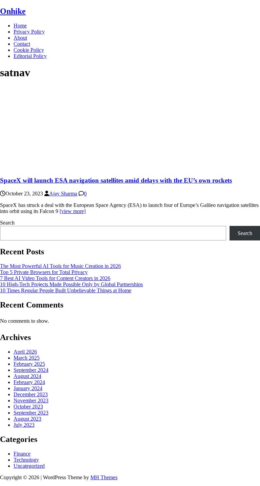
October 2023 (28, 406)
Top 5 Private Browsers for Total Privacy (44, 272)
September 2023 (31, 413)
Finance (22, 454)
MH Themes (103, 477)
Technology (26, 460)
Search (7, 223)
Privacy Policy (29, 32)
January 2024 (28, 388)
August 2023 (27, 419)
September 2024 (31, 370)
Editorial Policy (30, 56)
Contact (22, 44)
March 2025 (27, 358)
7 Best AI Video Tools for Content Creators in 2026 (55, 278)
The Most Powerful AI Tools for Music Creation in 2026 (60, 266)
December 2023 (31, 394)
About (20, 38)
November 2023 (31, 400)
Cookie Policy (29, 50)
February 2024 (29, 382)
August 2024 (27, 376)
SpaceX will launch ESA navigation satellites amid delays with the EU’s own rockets (116, 180)
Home (20, 25)
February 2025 (29, 364)
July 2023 (24, 425)
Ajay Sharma (63, 193)
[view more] (73, 211)
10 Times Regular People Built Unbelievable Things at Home (65, 290)
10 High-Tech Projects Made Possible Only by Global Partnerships (71, 284)
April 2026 (25, 352)
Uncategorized (29, 466)
